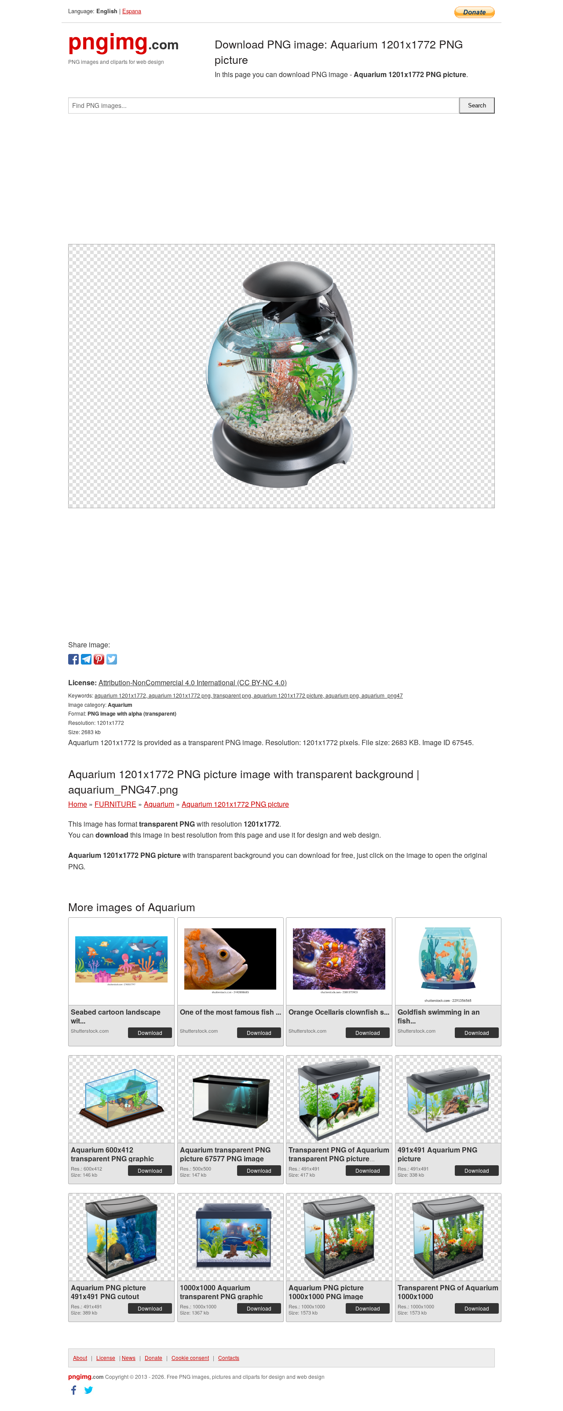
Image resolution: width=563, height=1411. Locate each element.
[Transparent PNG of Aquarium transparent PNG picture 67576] (339, 1099)
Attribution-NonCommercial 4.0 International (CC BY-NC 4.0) (193, 682)
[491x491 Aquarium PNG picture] (448, 1099)
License (105, 1357)
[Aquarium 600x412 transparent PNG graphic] (121, 1099)
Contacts (228, 1357)
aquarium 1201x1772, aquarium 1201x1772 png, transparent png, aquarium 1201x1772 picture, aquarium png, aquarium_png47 (249, 695)
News (128, 1357)
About (80, 1357)
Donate (153, 1357)
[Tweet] (111, 659)
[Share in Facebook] (73, 659)
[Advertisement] (281, 182)
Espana (131, 11)
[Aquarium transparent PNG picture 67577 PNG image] (230, 1099)
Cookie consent (190, 1357)
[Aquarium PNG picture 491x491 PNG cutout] (121, 1237)
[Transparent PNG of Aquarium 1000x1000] (448, 1237)
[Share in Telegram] (86, 659)
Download (150, 1032)
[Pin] (99, 659)
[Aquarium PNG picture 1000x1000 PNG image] (339, 1237)
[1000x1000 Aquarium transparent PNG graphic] (230, 1237)
